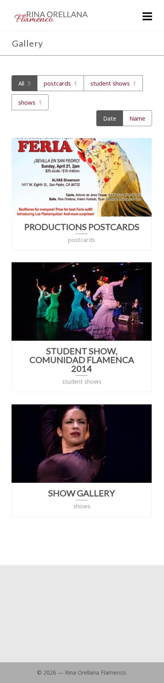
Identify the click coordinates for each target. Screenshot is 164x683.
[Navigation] (147, 16)
